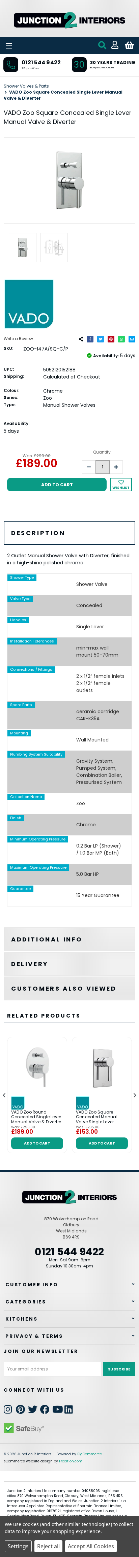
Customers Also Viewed (64, 988)
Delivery (30, 964)
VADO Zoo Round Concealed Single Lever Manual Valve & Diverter (36, 1117)
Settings (18, 1546)
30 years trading (112, 62)
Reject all (48, 1546)
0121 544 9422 (41, 62)
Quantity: (102, 452)
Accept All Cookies (91, 1546)
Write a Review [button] (18, 338)
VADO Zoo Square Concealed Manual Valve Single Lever (96, 1117)
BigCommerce (89, 1454)
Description (38, 533)
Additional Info (47, 939)
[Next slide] (134, 1095)
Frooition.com (70, 1461)
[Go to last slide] (4, 1095)
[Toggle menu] (27, 45)
